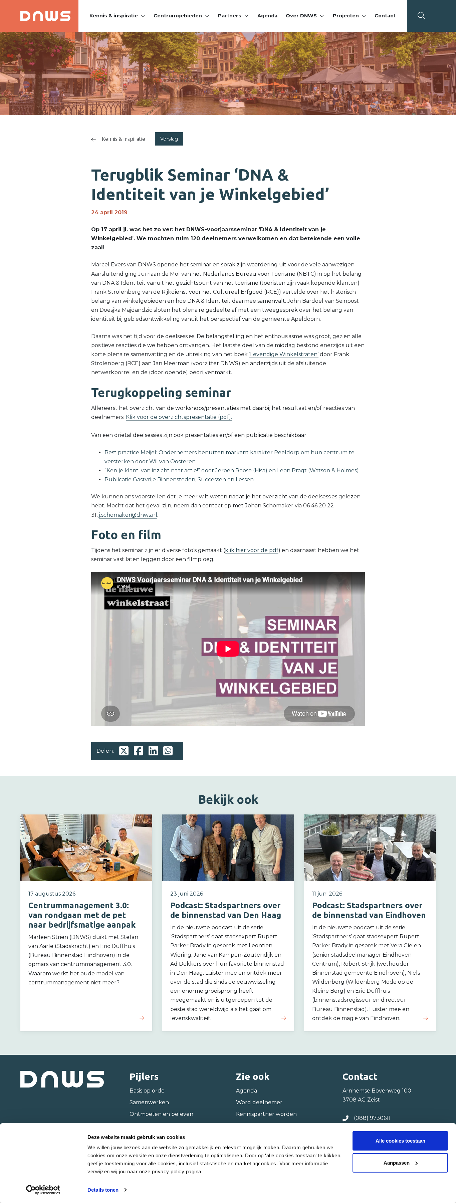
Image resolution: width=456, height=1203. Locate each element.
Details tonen (103, 1190)
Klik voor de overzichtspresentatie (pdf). (179, 417)
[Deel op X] (124, 751)
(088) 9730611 (372, 1118)
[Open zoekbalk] (421, 15)
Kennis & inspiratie (113, 16)
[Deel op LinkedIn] (153, 751)
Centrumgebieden (178, 16)
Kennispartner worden (266, 1114)
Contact (385, 16)
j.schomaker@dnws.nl (128, 515)
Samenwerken (149, 1102)
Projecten (346, 16)
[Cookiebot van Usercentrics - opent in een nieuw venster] (43, 1190)
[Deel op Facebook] (138, 751)
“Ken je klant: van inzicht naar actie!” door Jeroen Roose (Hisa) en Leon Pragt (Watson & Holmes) (231, 470)
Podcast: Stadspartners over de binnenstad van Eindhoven (369, 910)
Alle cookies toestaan (400, 1141)
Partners (229, 16)
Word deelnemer (259, 1102)
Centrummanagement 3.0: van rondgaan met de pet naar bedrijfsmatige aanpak (82, 915)
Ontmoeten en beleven (161, 1114)
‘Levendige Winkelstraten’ (283, 354)
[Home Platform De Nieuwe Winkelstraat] (45, 16)
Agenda (267, 16)
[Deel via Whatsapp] (168, 751)
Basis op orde (147, 1091)
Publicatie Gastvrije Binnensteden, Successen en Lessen (179, 479)
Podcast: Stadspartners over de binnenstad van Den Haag (225, 910)
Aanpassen (397, 1162)
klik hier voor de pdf (251, 550)
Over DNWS (301, 16)
